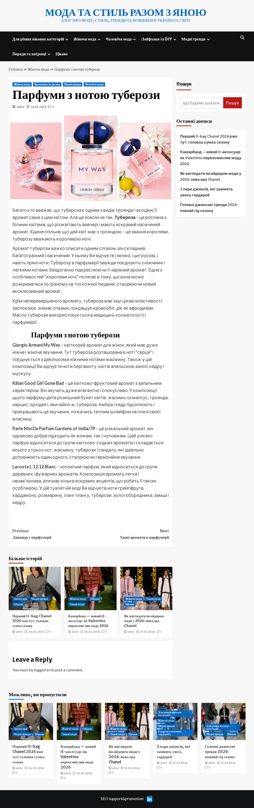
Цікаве (62, 53)
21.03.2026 (147, 631)
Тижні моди (77, 604)
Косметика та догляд (47, 84)
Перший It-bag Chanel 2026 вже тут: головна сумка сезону (31, 621)
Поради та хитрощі (29, 53)
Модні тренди (193, 38)
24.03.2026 (36, 631)
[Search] (242, 37)
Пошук (184, 84)
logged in (42, 669)
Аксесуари (20, 598)
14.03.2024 (38, 107)
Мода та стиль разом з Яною (125, 12)
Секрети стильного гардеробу (170, 733)
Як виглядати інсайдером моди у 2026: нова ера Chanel (144, 621)
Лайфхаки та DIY (156, 38)
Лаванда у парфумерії (31, 534)
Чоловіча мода (119, 38)
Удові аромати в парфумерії (144, 534)
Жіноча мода (84, 38)
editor (21, 107)
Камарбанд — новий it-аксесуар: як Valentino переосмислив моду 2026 (88, 621)
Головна (16, 69)
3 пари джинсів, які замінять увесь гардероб (206, 192)
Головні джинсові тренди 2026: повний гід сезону (209, 207)
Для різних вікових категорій (38, 38)
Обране (18, 604)
